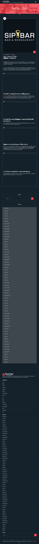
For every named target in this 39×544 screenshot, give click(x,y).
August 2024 (7, 267)
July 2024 (6, 269)
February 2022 (7, 344)
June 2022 (6, 333)
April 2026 (6, 218)
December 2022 (7, 318)
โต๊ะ (3, 412)
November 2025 (7, 231)
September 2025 (7, 236)
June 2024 (6, 272)
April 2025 (6, 246)
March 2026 (6, 221)
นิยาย (3, 400)
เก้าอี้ (3, 408)
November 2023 (7, 290)
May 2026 (3, 422)
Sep (34, 52)
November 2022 (4, 499)
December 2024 (4, 452)
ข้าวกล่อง (3, 395)
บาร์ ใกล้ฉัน (13, 54)
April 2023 (6, 308)
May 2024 (3, 465)
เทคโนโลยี (4, 410)
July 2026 (6, 210)
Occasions (4, 387)
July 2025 (6, 241)
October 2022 (7, 323)
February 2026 (7, 223)
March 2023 (6, 310)
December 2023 (7, 287)
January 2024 (7, 285)
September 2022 (7, 326)
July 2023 (6, 300)
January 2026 (7, 226)
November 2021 (7, 351)
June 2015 (6, 356)
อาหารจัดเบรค (4, 404)
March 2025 (6, 249)
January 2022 (7, 346)
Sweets (3, 391)
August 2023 (4, 482)
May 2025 (6, 244)
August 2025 (7, 239)
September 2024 (7, 264)
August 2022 (7, 328)
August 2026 (7, 208)
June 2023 (6, 303)
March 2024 (4, 469)
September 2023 (7, 295)
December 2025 (7, 228)
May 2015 (6, 359)
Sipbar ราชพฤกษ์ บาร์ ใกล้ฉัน (10, 56)
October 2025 (4, 435)
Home (15, 9)
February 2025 (7, 251)
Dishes (3, 385)
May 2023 (6, 305)
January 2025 (7, 254)
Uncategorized (7, 54)
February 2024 (7, 282)
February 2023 (7, 313)
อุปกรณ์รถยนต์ (4, 406)
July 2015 (6, 354)
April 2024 (6, 277)
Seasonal (3, 389)
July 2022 (6, 331)
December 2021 (7, 349)
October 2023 (7, 292)
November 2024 (7, 259)
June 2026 (6, 213)
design (3, 383)
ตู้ (2, 397)
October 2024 (7, 262)
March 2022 (6, 341)
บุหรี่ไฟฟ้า (4, 402)
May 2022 (6, 336)
